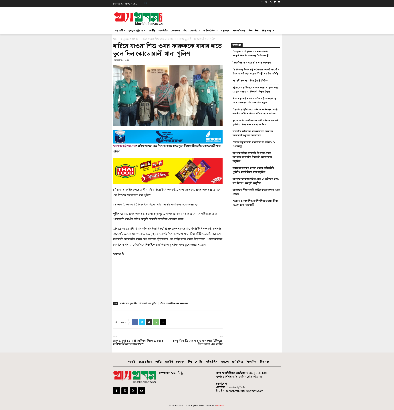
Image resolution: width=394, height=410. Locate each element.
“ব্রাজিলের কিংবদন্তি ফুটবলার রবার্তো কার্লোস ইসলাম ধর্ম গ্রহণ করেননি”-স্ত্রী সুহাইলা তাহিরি (256, 72)
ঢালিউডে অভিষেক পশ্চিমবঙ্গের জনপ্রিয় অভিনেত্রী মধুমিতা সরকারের (253, 133)
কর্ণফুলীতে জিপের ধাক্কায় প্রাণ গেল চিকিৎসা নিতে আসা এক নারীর (197, 342)
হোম (115, 39)
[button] (146, 3)
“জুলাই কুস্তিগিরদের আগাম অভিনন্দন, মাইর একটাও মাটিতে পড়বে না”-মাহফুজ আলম (255, 111)
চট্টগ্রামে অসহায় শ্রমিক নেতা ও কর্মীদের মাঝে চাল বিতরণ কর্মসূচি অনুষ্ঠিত (256, 181)
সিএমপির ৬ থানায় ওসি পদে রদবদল (252, 63)
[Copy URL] (163, 322)
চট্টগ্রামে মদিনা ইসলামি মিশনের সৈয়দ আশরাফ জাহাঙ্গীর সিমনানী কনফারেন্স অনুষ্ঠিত (252, 157)
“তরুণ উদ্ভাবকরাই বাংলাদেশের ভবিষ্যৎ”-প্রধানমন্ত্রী (254, 144)
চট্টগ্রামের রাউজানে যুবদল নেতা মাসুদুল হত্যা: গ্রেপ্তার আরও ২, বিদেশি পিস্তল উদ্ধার (256, 90)
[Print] (149, 322)
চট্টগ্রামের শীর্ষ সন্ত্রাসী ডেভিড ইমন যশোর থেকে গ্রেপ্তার (256, 192)
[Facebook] (262, 2)
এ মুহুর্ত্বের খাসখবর (129, 39)
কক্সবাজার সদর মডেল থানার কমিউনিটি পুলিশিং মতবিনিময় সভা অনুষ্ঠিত (253, 170)
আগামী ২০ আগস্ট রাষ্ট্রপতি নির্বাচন (250, 81)
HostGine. (220, 405)
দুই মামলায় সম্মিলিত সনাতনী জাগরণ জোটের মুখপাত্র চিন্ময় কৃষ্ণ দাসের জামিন (256, 122)
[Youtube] (279, 2)
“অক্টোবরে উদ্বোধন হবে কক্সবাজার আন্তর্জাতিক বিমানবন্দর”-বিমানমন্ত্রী (251, 53)
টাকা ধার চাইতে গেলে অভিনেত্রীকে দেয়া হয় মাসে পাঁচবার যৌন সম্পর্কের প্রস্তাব (255, 101)
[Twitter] (270, 2)
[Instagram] (266, 2)
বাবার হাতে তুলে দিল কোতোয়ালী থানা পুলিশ (138, 303)
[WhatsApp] (156, 322)
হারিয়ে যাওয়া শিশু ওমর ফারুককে (174, 303)
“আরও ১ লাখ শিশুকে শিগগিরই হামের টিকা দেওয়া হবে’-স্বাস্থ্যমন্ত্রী (255, 203)
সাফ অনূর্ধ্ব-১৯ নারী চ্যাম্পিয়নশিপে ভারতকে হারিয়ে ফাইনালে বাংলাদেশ (138, 342)
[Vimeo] (275, 2)
